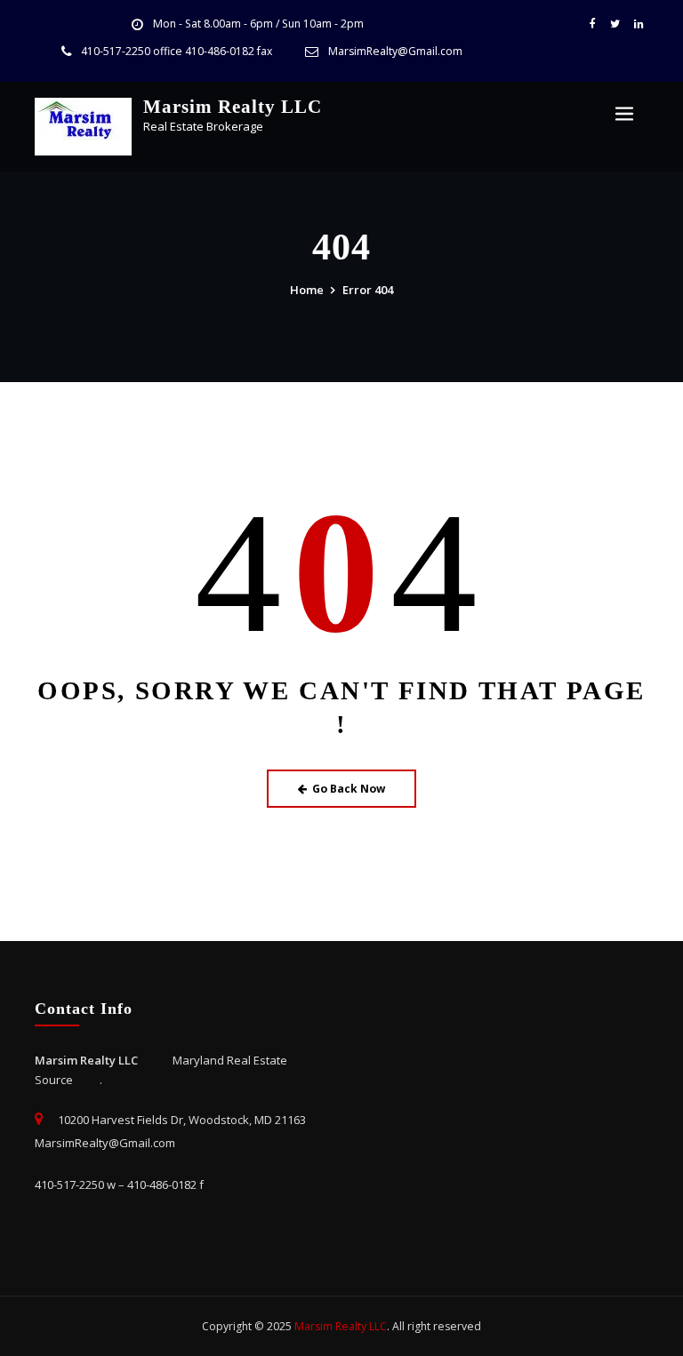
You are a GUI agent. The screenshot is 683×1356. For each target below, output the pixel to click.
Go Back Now (348, 788)
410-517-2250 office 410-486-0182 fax (176, 51)
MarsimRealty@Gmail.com (395, 51)
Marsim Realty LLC (232, 106)
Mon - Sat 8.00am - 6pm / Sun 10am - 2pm (258, 23)
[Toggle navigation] (624, 114)
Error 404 (367, 290)
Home (307, 290)
